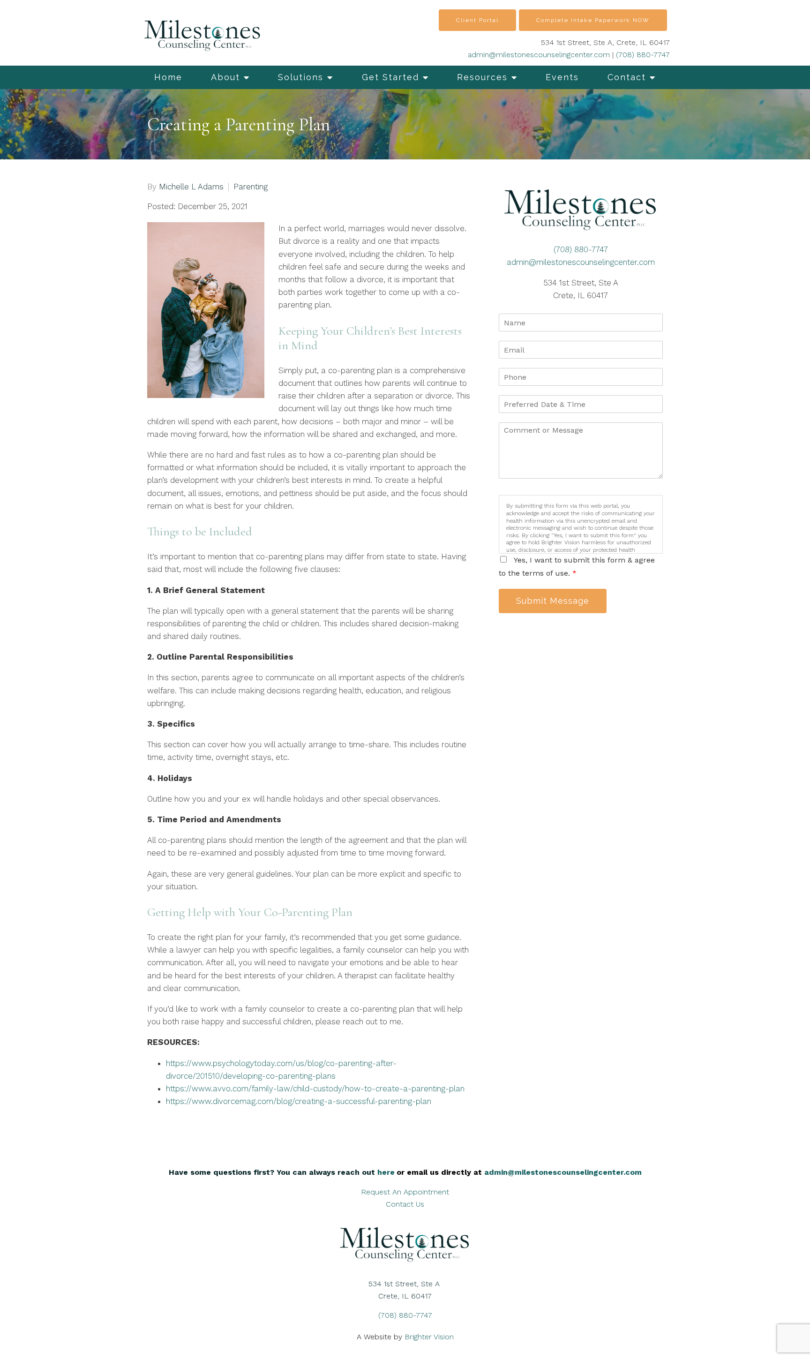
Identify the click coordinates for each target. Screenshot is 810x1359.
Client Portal (477, 20)
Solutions (300, 77)
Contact (627, 77)
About (225, 77)
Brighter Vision (429, 1336)
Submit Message (552, 601)
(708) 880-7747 (643, 54)
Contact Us (405, 1204)
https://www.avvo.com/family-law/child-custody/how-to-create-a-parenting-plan (315, 1088)
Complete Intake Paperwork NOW (593, 20)
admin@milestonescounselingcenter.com (539, 54)
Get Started (390, 77)
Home (168, 77)
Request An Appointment (405, 1191)
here (386, 1172)
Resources (482, 77)
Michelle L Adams (191, 187)
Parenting (250, 187)
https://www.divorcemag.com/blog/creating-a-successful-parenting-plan (298, 1101)
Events (562, 77)
